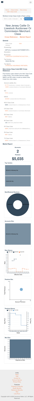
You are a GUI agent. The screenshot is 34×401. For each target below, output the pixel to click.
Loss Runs (17, 394)
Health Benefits (17, 388)
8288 (6, 128)
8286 (6, 111)
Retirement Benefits (17, 390)
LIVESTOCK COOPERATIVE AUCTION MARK (18, 56)
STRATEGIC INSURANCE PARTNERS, (16, 65)
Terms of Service (17, 380)
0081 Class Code (12, 12)
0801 (6, 117)
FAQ (17, 376)
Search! (29, 19)
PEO (17, 392)
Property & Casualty (17, 386)
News (17, 374)
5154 (6, 93)
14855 (7, 87)
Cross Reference (11, 37)
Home (7, 10)
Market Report (25, 37)
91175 (7, 85)
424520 (7, 99)
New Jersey (23, 10)
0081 (20, 43)
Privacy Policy (17, 382)
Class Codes (14, 10)
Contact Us (17, 378)
